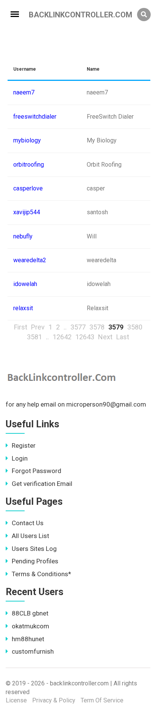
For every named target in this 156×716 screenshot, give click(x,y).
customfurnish (33, 651)
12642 (62, 337)
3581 (34, 337)
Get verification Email (42, 483)
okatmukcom (30, 626)
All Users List (30, 536)
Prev (38, 327)
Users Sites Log (34, 548)
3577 (78, 327)
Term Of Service (102, 700)
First (20, 327)
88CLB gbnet (30, 613)
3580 (134, 327)
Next (105, 337)
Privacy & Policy (53, 700)
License (16, 700)
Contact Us (28, 523)
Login (20, 458)
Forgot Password (36, 471)
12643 (84, 337)
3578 (97, 327)
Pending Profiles (35, 561)
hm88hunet (28, 639)
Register (24, 445)
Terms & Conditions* (41, 574)
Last (122, 337)
